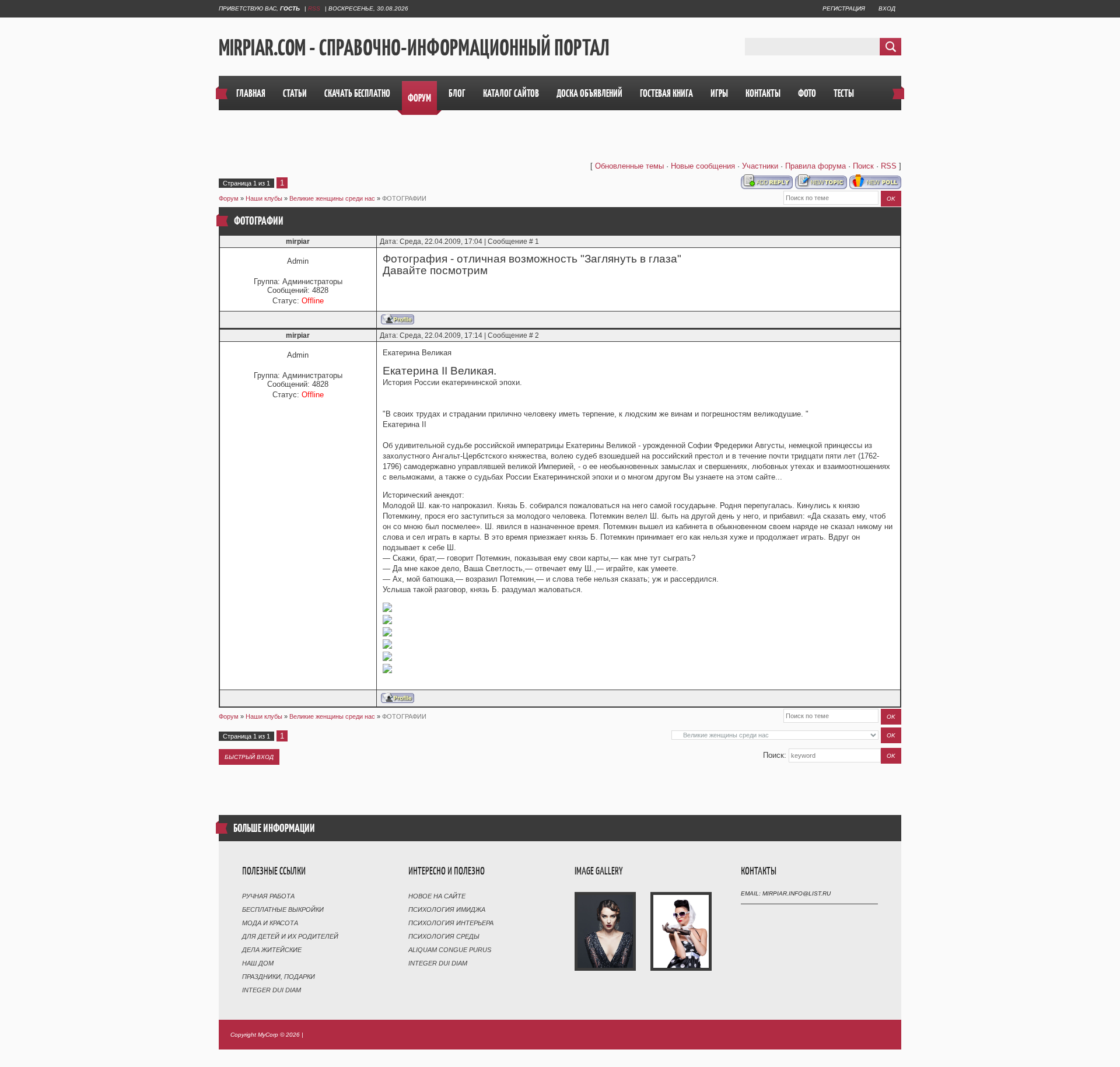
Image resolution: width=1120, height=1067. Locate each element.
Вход (886, 8)
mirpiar (298, 241)
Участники (760, 166)
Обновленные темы (629, 166)
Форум (229, 198)
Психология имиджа (446, 909)
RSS (314, 8)
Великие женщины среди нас (332, 198)
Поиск (863, 166)
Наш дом (258, 963)
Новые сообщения (703, 166)
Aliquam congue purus (449, 949)
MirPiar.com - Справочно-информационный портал (414, 47)
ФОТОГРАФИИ (404, 198)
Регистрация (843, 8)
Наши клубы (264, 198)
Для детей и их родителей (290, 936)
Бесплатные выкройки (283, 909)
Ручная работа (268, 896)
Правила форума (815, 166)
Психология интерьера (451, 922)
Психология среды (444, 936)
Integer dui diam (271, 989)
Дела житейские (272, 949)
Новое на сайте (437, 896)
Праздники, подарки (278, 976)
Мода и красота (270, 922)
